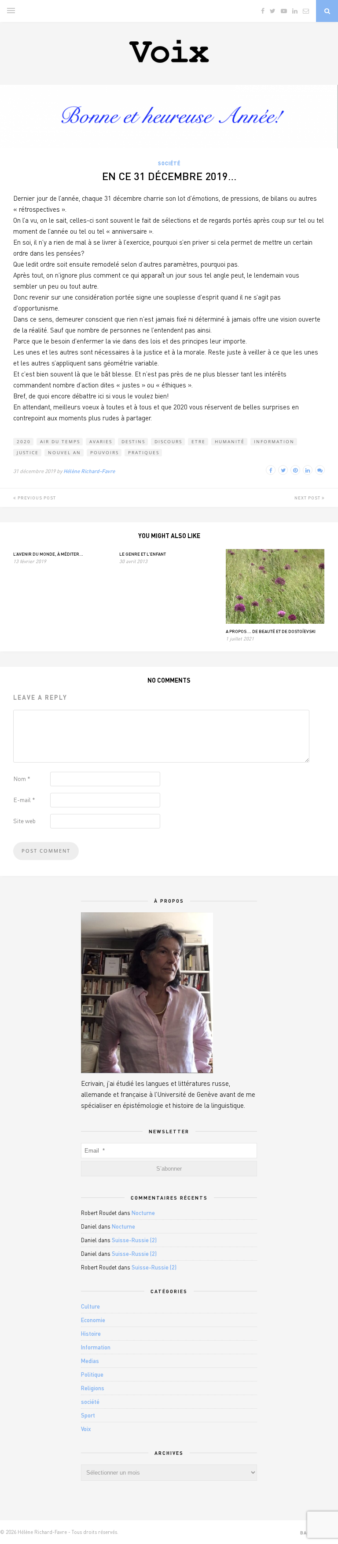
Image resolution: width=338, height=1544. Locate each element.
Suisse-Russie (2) (134, 1240)
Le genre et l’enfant (142, 554)
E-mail (24, 799)
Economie (93, 1319)
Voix (86, 1428)
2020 (24, 441)
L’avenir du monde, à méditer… (48, 554)
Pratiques (143, 452)
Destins (133, 441)
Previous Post (36, 497)
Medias (90, 1360)
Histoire (91, 1333)
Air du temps (60, 441)
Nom (21, 778)
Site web (24, 820)
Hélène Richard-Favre (89, 471)
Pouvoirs (104, 452)
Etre (198, 441)
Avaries (100, 441)
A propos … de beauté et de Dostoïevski (271, 631)
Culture (90, 1306)
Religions (92, 1388)
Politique (92, 1374)
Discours (168, 441)
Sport (88, 1415)
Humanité (230, 441)
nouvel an (64, 452)
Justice (28, 452)
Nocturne (143, 1212)
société (169, 163)
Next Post (308, 497)
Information (274, 441)
